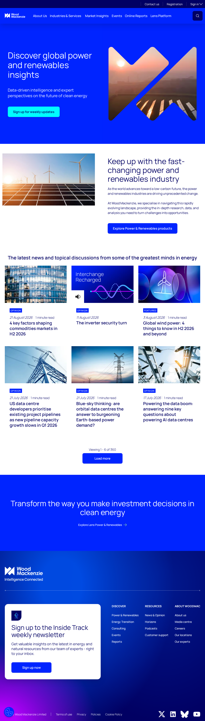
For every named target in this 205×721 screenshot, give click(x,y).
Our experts (182, 641)
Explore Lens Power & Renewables (100, 525)
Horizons (150, 622)
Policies (95, 714)
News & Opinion (155, 615)
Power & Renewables (125, 615)
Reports (117, 641)
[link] (102, 574)
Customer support (156, 635)
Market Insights (97, 16)
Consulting (119, 628)
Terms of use (64, 714)
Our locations (183, 635)
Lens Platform (161, 16)
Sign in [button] (196, 4)
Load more (102, 458)
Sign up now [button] (31, 667)
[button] (198, 16)
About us (180, 615)
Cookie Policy (113, 714)
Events (117, 16)
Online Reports (136, 16)
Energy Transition (123, 622)
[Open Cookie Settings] (9, 712)
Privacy (81, 714)
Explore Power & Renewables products (142, 228)
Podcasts (151, 628)
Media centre (183, 622)
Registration (175, 4)
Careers (180, 628)
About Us (40, 16)
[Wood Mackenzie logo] (15, 15)
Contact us (152, 4)
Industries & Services (65, 16)
